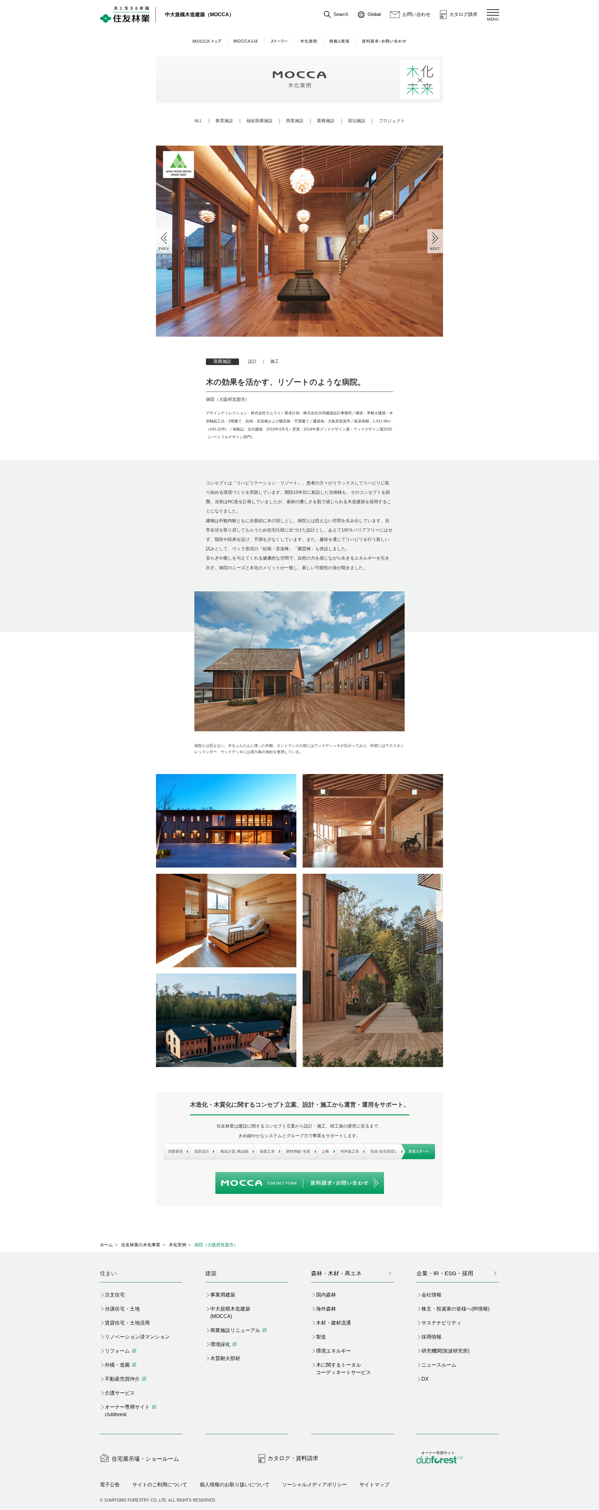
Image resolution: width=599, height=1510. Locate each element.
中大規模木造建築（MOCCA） (199, 14)
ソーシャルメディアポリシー (314, 1484)
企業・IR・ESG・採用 (444, 1273)
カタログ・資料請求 (293, 1458)
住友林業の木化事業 (140, 1244)
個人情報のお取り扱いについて (235, 1484)
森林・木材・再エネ (336, 1273)
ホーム (106, 1244)
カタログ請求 (463, 14)
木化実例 (177, 1244)
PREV (164, 241)
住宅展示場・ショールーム (145, 1459)
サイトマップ (374, 1484)
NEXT (435, 241)
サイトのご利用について (159, 1484)
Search (341, 14)
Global (374, 14)
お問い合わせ (416, 14)
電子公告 (110, 1484)
